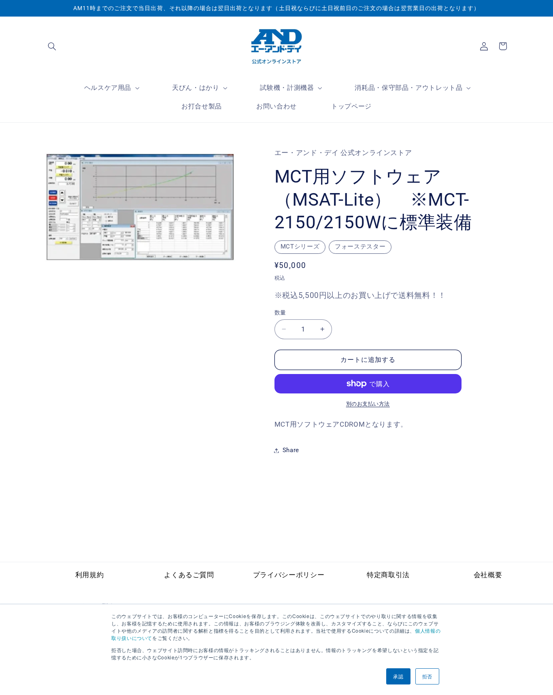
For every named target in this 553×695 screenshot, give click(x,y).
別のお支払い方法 (368, 404)
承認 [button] (398, 676)
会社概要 (488, 575)
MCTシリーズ (300, 246)
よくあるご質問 (189, 575)
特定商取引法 (388, 575)
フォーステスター (360, 246)
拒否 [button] (427, 676)
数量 (280, 312)
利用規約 (89, 575)
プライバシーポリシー (288, 575)
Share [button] (291, 450)
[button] (52, 46)
